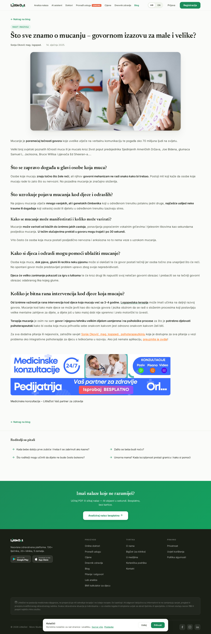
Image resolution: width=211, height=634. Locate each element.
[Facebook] (182, 627)
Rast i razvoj (21, 27)
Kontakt (130, 568)
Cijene (88, 557)
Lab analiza (91, 580)
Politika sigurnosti (176, 557)
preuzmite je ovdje (155, 339)
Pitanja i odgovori (94, 574)
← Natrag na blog (20, 19)
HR (151, 5)
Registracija (190, 5)
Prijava (171, 5)
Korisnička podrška (136, 562)
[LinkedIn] (197, 627)
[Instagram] (190, 627)
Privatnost (172, 545)
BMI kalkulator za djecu (97, 585)
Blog (87, 568)
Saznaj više (97, 627)
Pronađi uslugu (93, 551)
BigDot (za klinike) (136, 551)
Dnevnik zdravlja (94, 562)
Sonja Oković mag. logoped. (26, 44)
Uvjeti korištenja (175, 551)
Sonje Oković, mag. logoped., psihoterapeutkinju (113, 334)
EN (159, 5)
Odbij (144, 625)
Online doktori (92, 545)
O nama (130, 545)
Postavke (109, 627)
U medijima (132, 557)
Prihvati (158, 625)
